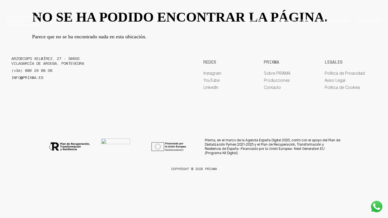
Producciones (294, 21)
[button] (256, 21)
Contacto (369, 21)
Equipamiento (334, 21)
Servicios (253, 21)
